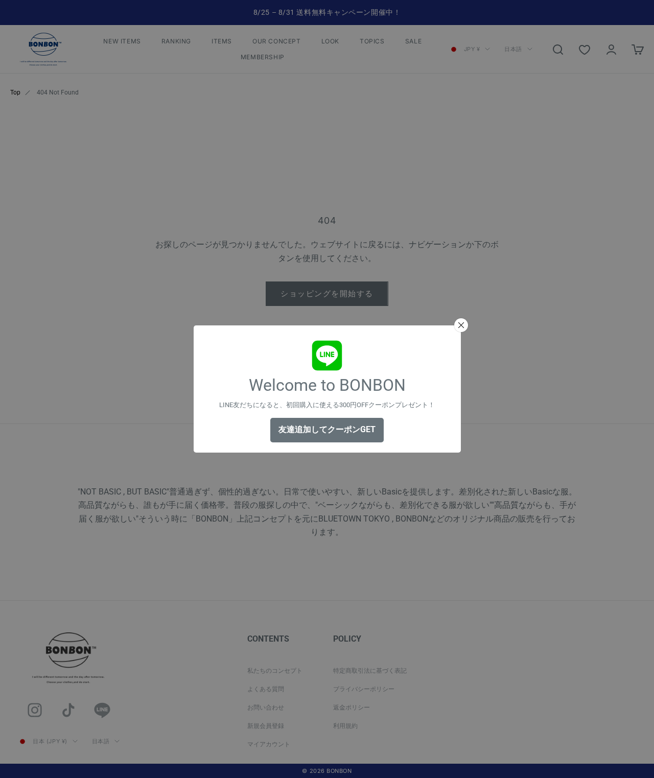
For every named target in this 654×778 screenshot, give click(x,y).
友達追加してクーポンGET (327, 429)
